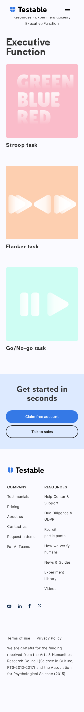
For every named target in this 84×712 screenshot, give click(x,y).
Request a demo (21, 536)
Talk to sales (42, 431)
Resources (22, 17)
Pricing (13, 506)
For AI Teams (18, 546)
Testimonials (18, 496)
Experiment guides (51, 17)
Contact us (16, 526)
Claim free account (42, 416)
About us (15, 516)
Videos (50, 588)
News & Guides (57, 562)
